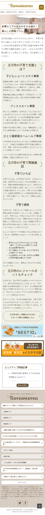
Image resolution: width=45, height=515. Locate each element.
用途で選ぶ (7, 456)
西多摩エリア (8, 424)
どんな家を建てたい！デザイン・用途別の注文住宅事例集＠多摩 (21, 443)
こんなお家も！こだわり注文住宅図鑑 (15, 462)
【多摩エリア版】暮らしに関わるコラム (15, 476)
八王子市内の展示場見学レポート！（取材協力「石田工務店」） (20, 469)
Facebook (25, 503)
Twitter (20, 503)
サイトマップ (22, 482)
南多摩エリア (8, 417)
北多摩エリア (8, 411)
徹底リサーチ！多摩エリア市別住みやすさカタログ (18, 405)
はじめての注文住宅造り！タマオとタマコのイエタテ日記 (20, 436)
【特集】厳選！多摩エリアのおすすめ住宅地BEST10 (18, 430)
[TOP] (39, 506)
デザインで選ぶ (8, 450)
